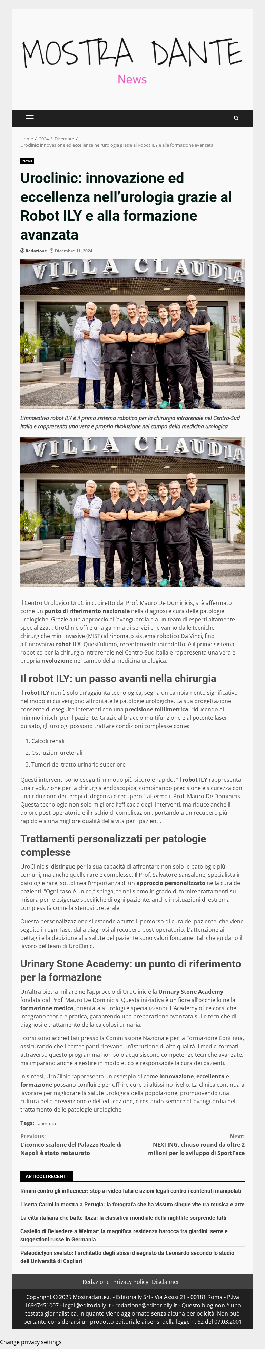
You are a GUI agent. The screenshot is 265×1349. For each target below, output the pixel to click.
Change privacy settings (31, 1342)
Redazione (36, 251)
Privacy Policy (130, 1282)
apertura (47, 1123)
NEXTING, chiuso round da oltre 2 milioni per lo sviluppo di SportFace (196, 1145)
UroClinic (83, 603)
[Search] (236, 118)
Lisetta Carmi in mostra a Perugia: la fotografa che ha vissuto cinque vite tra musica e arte (132, 1204)
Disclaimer (165, 1282)
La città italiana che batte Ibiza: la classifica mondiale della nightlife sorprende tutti (123, 1218)
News (27, 160)
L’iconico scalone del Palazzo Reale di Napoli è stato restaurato (71, 1145)
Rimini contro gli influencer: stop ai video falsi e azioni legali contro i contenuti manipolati (130, 1191)
